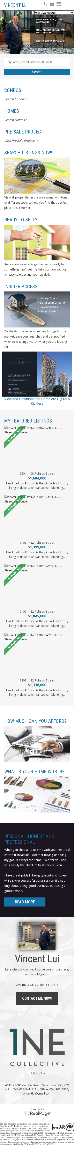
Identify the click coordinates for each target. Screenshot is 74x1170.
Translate (67, 17)
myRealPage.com (37, 1114)
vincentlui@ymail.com (37, 1093)
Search (37, 72)
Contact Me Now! (37, 998)
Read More (25, 902)
